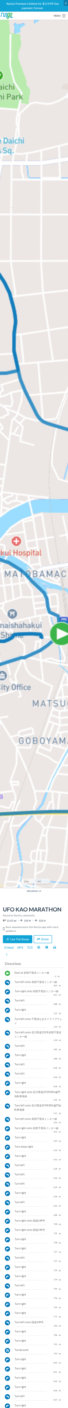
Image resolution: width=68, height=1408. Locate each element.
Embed (9, 947)
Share (45, 939)
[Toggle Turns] (38, 947)
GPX (20, 947)
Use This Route (19, 939)
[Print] (54, 947)
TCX (30, 947)
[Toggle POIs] (46, 947)
